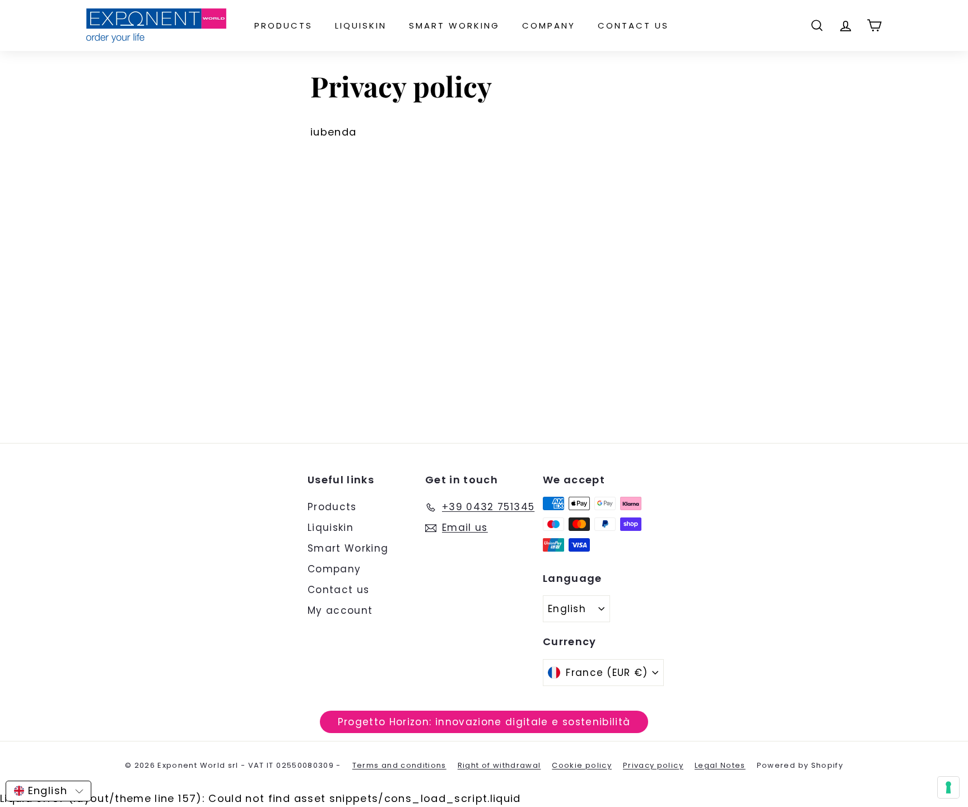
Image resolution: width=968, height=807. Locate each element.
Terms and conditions (399, 765)
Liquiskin (361, 25)
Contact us (633, 25)
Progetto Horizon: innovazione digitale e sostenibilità (484, 722)
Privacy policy (653, 765)
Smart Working (454, 25)
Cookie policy (582, 765)
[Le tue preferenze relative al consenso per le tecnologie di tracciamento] (948, 787)
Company (548, 25)
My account (340, 610)
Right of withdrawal (499, 765)
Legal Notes (720, 765)
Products (283, 25)
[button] (48, 791)
